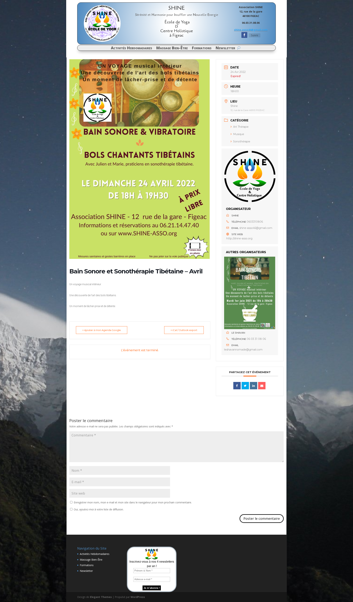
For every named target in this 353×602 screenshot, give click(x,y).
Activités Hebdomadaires (131, 48)
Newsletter (225, 48)
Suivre (254, 35)
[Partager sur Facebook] (237, 385)
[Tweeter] (245, 385)
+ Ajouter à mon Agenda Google (101, 330)
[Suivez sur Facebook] (244, 35)
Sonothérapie (241, 141)
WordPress (138, 597)
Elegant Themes (101, 597)
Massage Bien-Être (172, 48)
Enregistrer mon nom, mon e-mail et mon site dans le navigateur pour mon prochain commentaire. (133, 502)
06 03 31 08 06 (256, 339)
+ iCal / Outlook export (184, 330)
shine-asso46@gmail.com (255, 228)
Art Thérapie (241, 126)
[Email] (261, 385)
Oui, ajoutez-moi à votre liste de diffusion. (98, 509)
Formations (201, 48)
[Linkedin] (253, 385)
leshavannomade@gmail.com (243, 349)
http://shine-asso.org (239, 238)
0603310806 (255, 221)
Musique (238, 134)
